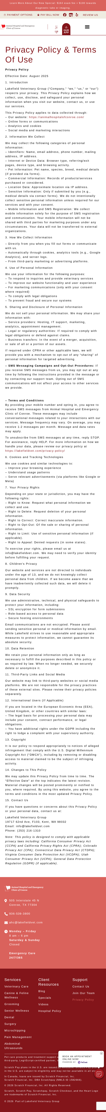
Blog (41, 991)
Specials (44, 997)
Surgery (10, 1023)
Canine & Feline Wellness (16, 995)
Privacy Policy (83, 999)
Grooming (11, 1004)
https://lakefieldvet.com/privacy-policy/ (35, 450)
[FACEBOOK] (65, 14)
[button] (99, 1074)
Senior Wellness (16, 1010)
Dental (9, 1017)
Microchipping (15, 1030)
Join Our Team (83, 993)
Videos (43, 1004)
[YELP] (77, 14)
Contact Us (80, 986)
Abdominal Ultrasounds (13, 1046)
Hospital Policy (49, 1010)
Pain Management (18, 1037)
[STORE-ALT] (71, 14)
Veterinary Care (16, 986)
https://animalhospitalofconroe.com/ (56, 117)
